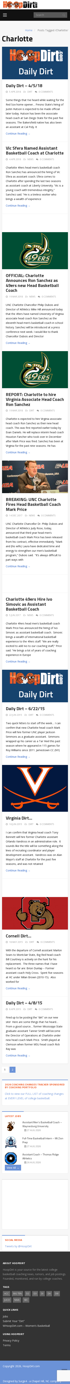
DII (49, 1293)
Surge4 (22, 1381)
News (30, 159)
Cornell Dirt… (18, 935)
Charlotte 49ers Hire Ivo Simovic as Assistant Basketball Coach (29, 604)
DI (42, 1293)
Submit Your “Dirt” (14, 1321)
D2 (27, 1293)
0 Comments (46, 91)
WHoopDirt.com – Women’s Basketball (26, 1326)
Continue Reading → (18, 133)
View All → (13, 1167)
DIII (56, 1293)
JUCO (7, 1299)
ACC (6, 1293)
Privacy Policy (11, 1340)
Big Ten (17, 1293)
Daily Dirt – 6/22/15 (25, 708)
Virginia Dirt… (19, 818)
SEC (26, 1299)
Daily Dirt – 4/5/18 (24, 85)
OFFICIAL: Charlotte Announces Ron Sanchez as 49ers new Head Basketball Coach (32, 283)
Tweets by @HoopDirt (18, 1246)
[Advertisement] (38, 222)
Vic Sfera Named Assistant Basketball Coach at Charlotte (35, 150)
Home (28, 30)
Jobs (5, 1316)
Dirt (29, 91)
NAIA (17, 1299)
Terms (7, 1345)
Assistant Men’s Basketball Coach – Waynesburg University (42, 1124)
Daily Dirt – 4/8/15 (24, 1002)
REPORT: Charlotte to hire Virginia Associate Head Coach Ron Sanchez (35, 399)
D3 (35, 1293)
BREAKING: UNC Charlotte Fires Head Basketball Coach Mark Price (33, 504)
